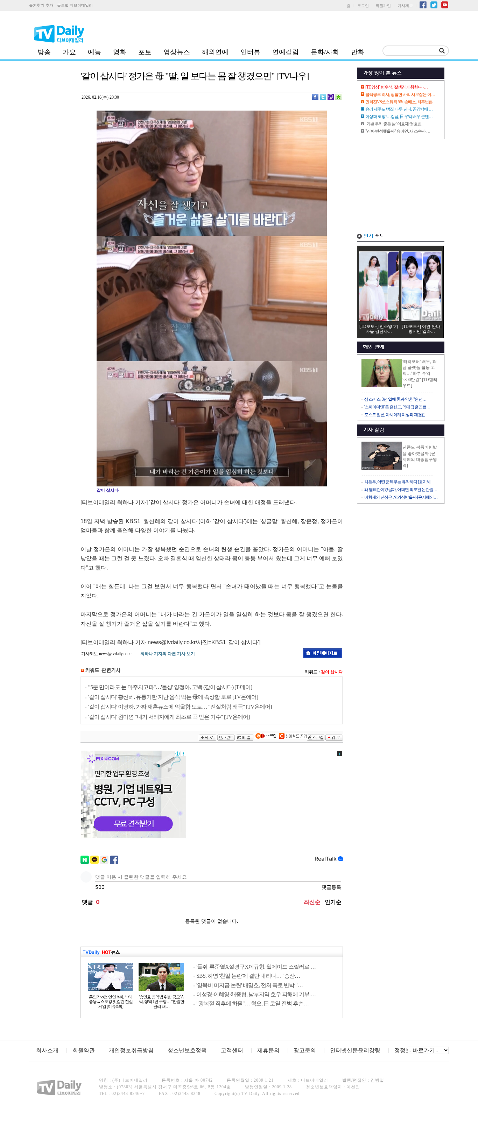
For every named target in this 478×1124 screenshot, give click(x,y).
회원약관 (83, 1050)
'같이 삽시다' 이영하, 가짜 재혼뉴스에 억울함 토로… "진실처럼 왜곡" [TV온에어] (180, 707)
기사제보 (405, 5)
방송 (44, 52)
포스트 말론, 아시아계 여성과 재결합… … (399, 414)
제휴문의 (268, 1050)
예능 (94, 52)
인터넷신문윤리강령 (355, 1050)
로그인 (363, 5)
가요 (69, 52)
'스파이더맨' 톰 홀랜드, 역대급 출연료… (397, 407)
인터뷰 (250, 52)
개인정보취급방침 (131, 1050)
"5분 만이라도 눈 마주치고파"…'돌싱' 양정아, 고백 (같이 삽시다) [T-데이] (170, 687)
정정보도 (405, 1050)
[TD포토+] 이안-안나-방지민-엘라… (422, 329)
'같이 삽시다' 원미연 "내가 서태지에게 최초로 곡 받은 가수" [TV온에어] (168, 717)
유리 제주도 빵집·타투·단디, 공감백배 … (399, 109)
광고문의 (305, 1050)
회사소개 (47, 1050)
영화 (119, 52)
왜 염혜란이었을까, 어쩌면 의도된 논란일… (400, 489)
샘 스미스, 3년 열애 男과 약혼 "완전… (395, 399)
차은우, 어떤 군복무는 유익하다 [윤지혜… (399, 481)
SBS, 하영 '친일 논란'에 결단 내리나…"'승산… (248, 976)
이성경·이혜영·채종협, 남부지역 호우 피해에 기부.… (256, 994)
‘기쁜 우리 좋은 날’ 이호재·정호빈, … (396, 123)
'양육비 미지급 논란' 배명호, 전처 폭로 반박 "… (249, 985)
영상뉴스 (176, 52)
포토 (145, 52)
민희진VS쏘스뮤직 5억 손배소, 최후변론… (400, 101)
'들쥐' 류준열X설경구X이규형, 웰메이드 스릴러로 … (256, 967)
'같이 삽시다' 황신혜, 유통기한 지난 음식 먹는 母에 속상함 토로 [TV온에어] (173, 697)
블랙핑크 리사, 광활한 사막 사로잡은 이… (400, 94)
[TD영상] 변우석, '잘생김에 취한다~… (396, 87)
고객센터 (232, 1050)
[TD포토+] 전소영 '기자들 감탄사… (378, 329)
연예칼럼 (285, 52)
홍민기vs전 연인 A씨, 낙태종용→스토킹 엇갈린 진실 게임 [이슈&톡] (111, 1002)
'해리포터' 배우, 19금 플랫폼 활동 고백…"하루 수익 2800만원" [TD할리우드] (419, 373)
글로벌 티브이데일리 (75, 5)
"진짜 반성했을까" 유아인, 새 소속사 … (397, 131)
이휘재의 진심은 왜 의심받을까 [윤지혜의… (400, 497)
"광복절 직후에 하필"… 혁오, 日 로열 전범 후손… (252, 1003)
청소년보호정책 (187, 1050)
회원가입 (383, 5)
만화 (357, 52)
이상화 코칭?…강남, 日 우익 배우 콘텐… (399, 116)
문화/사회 (325, 52)
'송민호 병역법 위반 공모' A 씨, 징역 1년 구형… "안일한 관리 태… (161, 1002)
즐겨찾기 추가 (41, 5)
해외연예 (215, 52)
